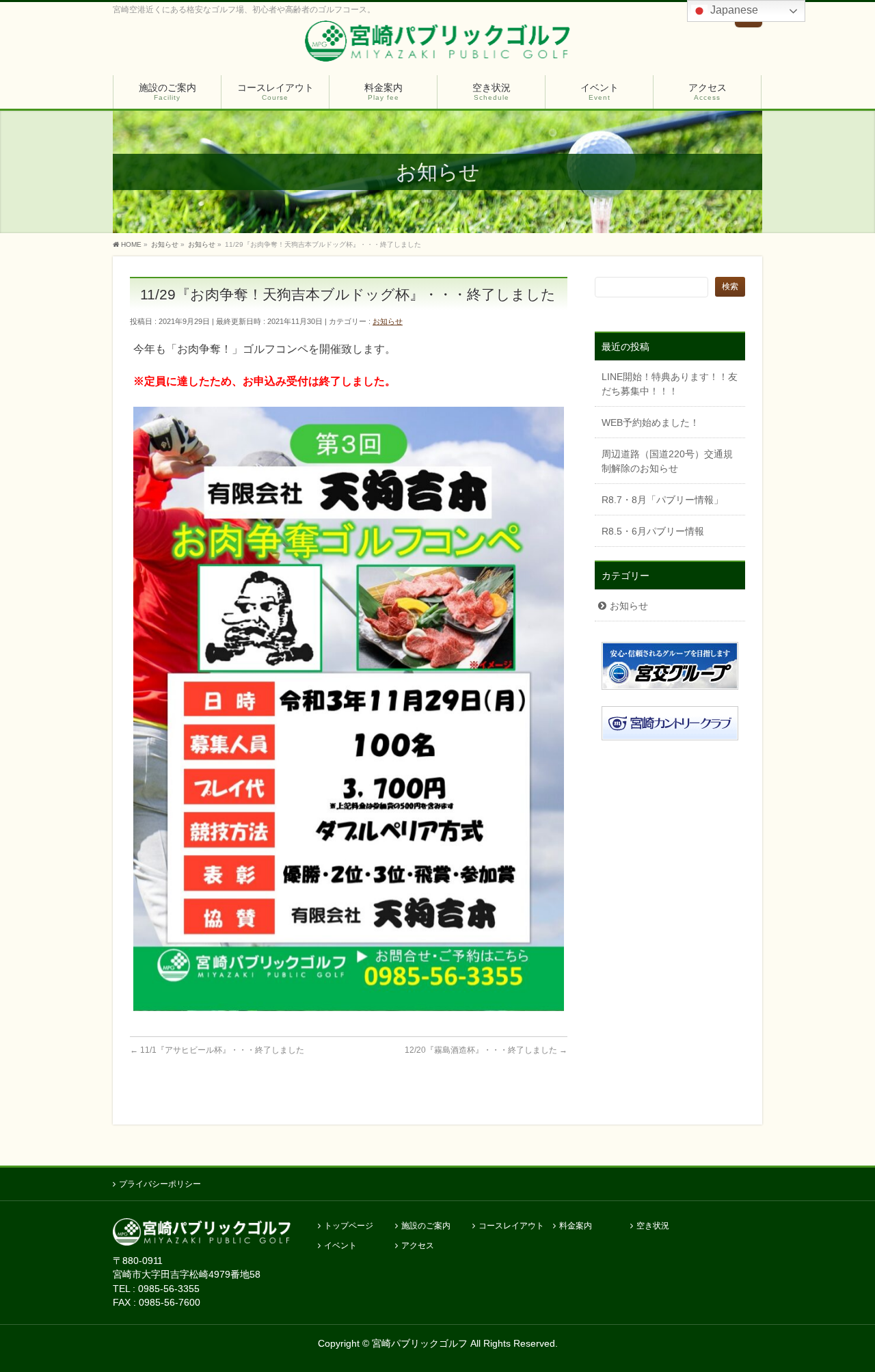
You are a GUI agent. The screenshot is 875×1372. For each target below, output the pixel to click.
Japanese (733, 10)
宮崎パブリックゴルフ (420, 1343)
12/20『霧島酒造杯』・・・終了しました (486, 1050)
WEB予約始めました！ (650, 422)
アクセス (417, 1245)
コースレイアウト (511, 1226)
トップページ (348, 1226)
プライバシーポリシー (160, 1184)
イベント (340, 1245)
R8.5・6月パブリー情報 (653, 531)
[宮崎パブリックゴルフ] (437, 44)
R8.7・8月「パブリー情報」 (662, 499)
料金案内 (575, 1226)
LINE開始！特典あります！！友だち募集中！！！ (670, 383)
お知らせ (388, 321)
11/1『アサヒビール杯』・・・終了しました (217, 1050)
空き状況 (652, 1226)
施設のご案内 (425, 1226)
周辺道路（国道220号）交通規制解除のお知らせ (667, 461)
